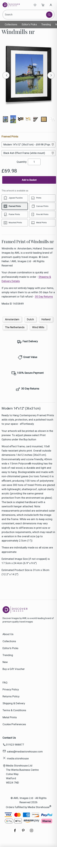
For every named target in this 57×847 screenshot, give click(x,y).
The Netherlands (15, 327)
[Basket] (43, 5)
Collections (11, 24)
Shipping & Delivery (14, 703)
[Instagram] (31, 832)
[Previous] (6, 75)
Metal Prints (10, 717)
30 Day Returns (44, 296)
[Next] (51, 75)
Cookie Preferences (14, 724)
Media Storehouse (38, 807)
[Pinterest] (23, 832)
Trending (46, 24)
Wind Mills (38, 327)
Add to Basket (29, 180)
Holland (46, 319)
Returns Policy (11, 696)
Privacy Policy (11, 689)
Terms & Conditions (14, 710)
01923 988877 (15, 744)
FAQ (5, 682)
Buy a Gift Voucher (14, 669)
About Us (8, 634)
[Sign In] (50, 5)
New (5, 662)
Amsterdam (12, 319)
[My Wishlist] (35, 5)
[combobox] (24, 14)
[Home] (13, 4)
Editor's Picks (29, 24)
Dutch (30, 319)
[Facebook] (15, 832)
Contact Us (9, 737)
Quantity (22, 161)
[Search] (49, 15)
